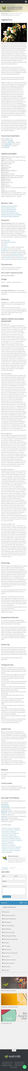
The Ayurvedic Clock (6, 1023)
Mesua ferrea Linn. (13, 13)
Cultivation (6, 942)
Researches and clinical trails (10, 953)
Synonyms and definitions (10, 918)
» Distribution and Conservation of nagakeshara (11, 840)
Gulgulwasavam (5, 819)
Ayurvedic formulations (9, 963)
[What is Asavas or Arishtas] (14, 983)
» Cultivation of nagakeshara (7, 842)
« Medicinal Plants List (9, 907)
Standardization (7, 929)
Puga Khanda (4, 816)
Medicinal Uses (7, 949)
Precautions (6, 956)
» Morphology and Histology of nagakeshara (11, 838)
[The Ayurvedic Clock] (14, 1016)
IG (20, 903)
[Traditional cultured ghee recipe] (14, 999)
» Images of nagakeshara (6, 852)
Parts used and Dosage (9, 932)
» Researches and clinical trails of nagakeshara (11, 847)
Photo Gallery (7, 966)
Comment (5, 886)
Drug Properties (7, 922)
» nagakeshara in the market (7, 843)
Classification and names (9, 915)
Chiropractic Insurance (7, 1064)
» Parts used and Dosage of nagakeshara (10, 836)
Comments (5, 868)
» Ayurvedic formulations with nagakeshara (10, 850)
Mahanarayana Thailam (6, 811)
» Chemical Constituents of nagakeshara (10, 833)
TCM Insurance (13, 1067)
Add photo (13, 868)
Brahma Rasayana (5, 806)
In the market (7, 946)
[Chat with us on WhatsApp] (25, 1067)
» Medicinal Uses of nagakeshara (8, 845)
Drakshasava (4, 813)
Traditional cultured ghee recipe (9, 1007)
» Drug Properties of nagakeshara (8, 831)
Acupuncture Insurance (19, 1065)
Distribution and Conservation (11, 939)
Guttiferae (16, 15)
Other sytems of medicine (10, 959)
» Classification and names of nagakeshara (10, 828)
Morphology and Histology (10, 936)
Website (4, 881)
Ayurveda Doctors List (7, 1062)
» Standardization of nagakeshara (8, 835)
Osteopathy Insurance (19, 1064)
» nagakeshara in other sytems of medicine (10, 848)
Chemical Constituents (9, 925)
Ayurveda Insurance (19, 1062)
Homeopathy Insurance (6, 1065)
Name (4, 876)
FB (24, 903)
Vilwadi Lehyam (4, 804)
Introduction (6, 912)
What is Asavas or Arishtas (8, 990)
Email (16, 876)
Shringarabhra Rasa (5, 807)
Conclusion (6, 970)
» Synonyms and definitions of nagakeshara (10, 830)
